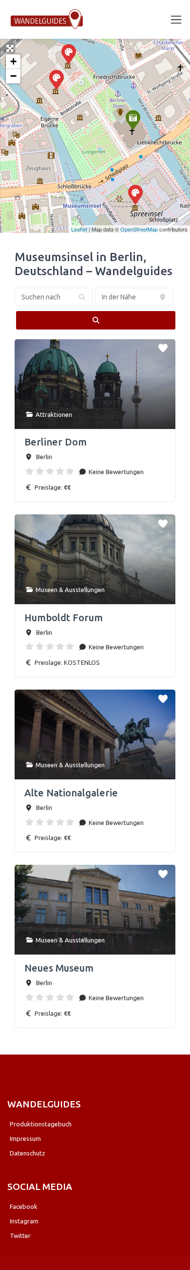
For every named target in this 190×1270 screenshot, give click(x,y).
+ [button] (13, 61)
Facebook (24, 1206)
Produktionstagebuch (41, 1124)
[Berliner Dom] (132, 119)
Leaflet (79, 229)
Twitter (20, 1235)
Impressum (25, 1138)
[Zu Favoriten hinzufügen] (164, 346)
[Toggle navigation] (176, 19)
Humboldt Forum (63, 617)
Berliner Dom (55, 441)
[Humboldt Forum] (135, 194)
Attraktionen (54, 414)
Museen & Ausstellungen (70, 589)
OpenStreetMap (139, 229)
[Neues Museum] (56, 79)
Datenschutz (27, 1153)
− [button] (13, 76)
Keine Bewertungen (115, 471)
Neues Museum (59, 967)
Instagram (24, 1221)
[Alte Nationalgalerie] (68, 53)
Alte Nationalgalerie (71, 792)
